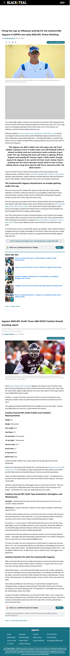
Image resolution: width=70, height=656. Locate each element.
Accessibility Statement (55, 640)
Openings (22, 634)
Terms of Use (11, 640)
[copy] (15, 42)
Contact (35, 634)
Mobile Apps (11, 637)
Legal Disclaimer (38, 640)
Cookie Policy (23, 640)
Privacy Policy (51, 637)
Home (7, 306)
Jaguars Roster (15, 306)
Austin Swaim (9, 334)
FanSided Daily (24, 637)
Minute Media (11, 648)
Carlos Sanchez (9, 38)
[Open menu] (4, 3)
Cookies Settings (24, 644)
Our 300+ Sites (52, 634)
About (9, 634)
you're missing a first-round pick (20, 386)
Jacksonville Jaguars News (19, 620)
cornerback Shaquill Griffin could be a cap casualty (47, 174)
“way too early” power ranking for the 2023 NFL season (37, 133)
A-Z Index (10, 644)
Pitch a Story (37, 637)
